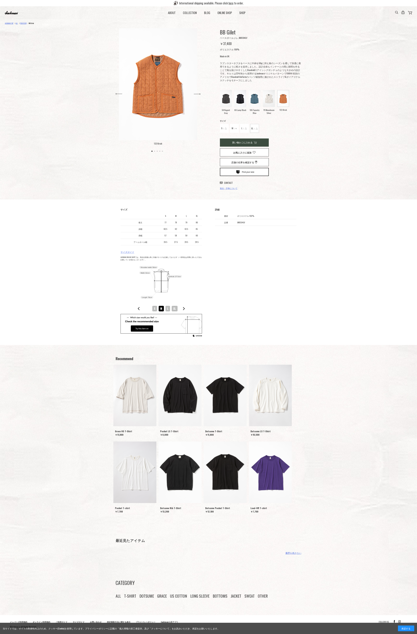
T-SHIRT (130, 596)
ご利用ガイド (61, 621)
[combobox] (161, 308)
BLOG (207, 13)
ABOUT (172, 13)
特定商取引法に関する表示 (118, 621)
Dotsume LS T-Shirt (261, 431)
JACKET (236, 596)
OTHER (263, 596)
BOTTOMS (220, 596)
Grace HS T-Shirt (123, 431)
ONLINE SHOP (224, 13)
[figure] (139, 308)
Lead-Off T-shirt (259, 508)
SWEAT (249, 596)
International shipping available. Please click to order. (211, 3)
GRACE (162, 596)
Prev (119, 94)
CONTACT (228, 182)
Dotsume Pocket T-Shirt (217, 508)
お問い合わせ (96, 621)
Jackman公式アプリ (169, 621)
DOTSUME (146, 596)
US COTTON (178, 596)
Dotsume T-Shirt (213, 431)
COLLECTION (190, 13)
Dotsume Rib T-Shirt (170, 508)
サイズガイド (127, 252)
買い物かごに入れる (242, 142)
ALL (118, 596)
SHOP (242, 13)
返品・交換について (228, 188)
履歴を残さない (293, 553)
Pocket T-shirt (122, 508)
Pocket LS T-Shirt (169, 431)
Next (197, 94)
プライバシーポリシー (145, 621)
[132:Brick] (158, 84)
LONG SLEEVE (199, 596)
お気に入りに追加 (242, 152)
